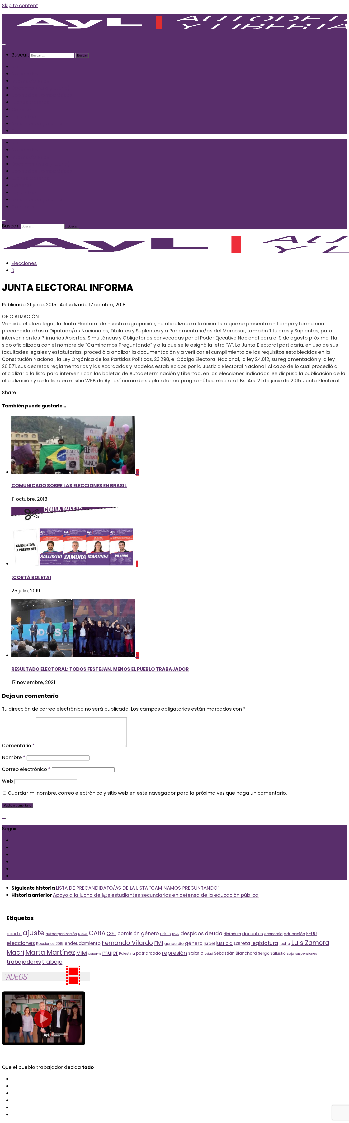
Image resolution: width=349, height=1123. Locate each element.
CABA (97, 933)
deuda (213, 933)
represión (174, 953)
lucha (284, 943)
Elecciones (24, 263)
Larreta (242, 943)
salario (195, 953)
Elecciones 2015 (49, 943)
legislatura (264, 943)
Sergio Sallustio (272, 953)
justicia (224, 943)
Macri (15, 952)
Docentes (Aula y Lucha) (40, 88)
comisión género (138, 933)
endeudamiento (83, 943)
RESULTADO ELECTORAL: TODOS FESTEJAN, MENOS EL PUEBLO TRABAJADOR (100, 669)
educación (294, 934)
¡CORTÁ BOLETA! (31, 577)
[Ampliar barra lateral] (4, 818)
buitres (83, 934)
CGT (111, 933)
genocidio (174, 943)
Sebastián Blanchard (235, 953)
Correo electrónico (26, 769)
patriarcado (148, 953)
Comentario (18, 745)
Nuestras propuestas (36, 123)
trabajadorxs (24, 962)
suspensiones (306, 953)
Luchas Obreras (30, 102)
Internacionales (30, 81)
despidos (192, 933)
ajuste (33, 933)
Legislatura (24, 116)
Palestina (127, 953)
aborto (14, 934)
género (194, 943)
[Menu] (4, 44)
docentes (252, 934)
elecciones (21, 943)
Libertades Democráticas (42, 95)
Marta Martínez (50, 952)
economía (273, 933)
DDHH (175, 934)
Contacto (22, 130)
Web (7, 781)
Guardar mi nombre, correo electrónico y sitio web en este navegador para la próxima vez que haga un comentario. (147, 793)
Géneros (21, 109)
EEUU (311, 933)
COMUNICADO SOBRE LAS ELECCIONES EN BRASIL (69, 485)
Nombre (13, 757)
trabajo (52, 962)
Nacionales (24, 74)
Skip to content (20, 5)
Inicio (17, 66)
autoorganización (61, 933)
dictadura (232, 933)
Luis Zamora (310, 942)
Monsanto (94, 954)
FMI (158, 943)
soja (290, 953)
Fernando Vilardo (127, 943)
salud (209, 954)
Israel (209, 943)
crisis (165, 934)
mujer (110, 953)
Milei (81, 952)
